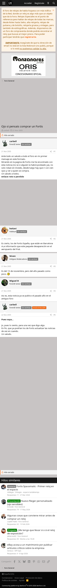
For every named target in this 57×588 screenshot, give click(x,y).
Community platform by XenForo (24, 586)
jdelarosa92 (11, 536)
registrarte (30, 36)
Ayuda (21, 580)
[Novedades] (48, 3)
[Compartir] (51, 151)
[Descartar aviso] (53, 10)
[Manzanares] (28, 66)
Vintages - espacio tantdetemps (27, 492)
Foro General (20, 507)
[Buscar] (53, 3)
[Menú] (4, 3)
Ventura (10, 551)
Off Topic (18, 551)
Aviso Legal (19, 578)
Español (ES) (9, 574)
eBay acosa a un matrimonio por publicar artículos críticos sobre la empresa (29, 546)
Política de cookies (9, 580)
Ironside (10, 507)
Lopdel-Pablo (12, 521)
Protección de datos (34, 578)
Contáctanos (7, 578)
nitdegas (10, 492)
